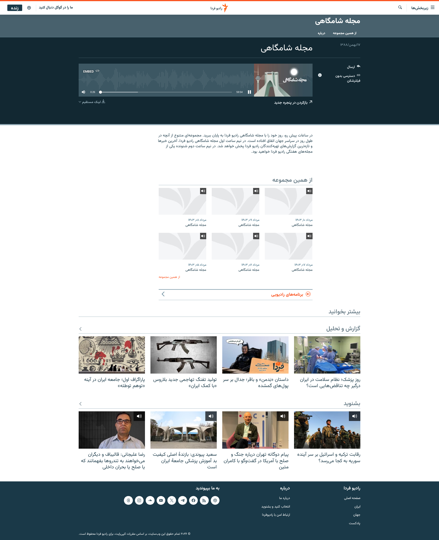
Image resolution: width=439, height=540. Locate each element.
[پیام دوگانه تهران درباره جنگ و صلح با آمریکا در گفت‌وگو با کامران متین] (255, 430)
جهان (356, 515)
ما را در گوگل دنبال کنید (56, 8)
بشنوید (352, 403)
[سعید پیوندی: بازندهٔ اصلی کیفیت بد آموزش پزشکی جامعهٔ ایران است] (183, 430)
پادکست (354, 523)
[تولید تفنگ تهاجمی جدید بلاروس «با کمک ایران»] (183, 355)
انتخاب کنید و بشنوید (275, 506)
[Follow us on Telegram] (182, 500)
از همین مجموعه (344, 33)
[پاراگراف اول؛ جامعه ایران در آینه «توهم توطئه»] (112, 355)
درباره (321, 33)
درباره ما (284, 498)
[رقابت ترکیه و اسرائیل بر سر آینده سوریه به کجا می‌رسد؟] (327, 430)
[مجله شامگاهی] (288, 201)
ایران (357, 506)
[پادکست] (29, 8)
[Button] (353, 68)
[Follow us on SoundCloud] (150, 500)
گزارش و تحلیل (343, 329)
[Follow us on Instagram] (139, 500)
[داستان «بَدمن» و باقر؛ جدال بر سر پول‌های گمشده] (255, 355)
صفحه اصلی (352, 498)
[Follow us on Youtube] (161, 500)
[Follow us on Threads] (128, 500)
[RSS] (204, 500)
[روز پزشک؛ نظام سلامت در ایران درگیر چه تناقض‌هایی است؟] (327, 355)
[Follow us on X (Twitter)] (171, 500)
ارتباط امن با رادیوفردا (276, 515)
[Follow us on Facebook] (193, 500)
